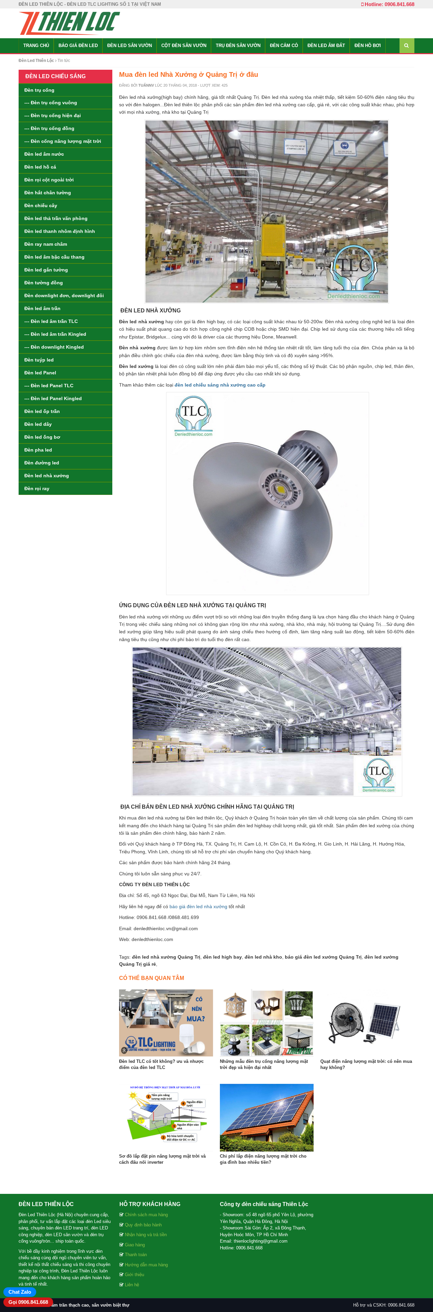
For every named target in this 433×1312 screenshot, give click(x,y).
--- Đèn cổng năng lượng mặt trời (62, 141)
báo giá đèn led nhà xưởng (198, 906)
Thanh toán (136, 1254)
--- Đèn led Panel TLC (48, 385)
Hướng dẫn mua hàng (146, 1264)
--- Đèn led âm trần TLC (51, 321)
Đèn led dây (38, 424)
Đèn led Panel (40, 372)
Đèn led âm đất (326, 45)
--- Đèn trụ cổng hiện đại (52, 115)
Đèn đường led (41, 462)
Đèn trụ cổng (39, 90)
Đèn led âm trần (42, 308)
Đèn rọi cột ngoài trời (49, 179)
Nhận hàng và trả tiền (146, 1234)
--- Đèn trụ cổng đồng (49, 128)
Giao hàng (135, 1244)
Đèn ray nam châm (45, 244)
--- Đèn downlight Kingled (54, 347)
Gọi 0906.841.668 (28, 1302)
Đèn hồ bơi (368, 45)
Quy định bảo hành (143, 1224)
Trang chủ (36, 45)
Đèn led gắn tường (46, 269)
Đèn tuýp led (39, 360)
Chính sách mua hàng (146, 1214)
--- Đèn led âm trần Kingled (55, 334)
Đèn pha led (38, 450)
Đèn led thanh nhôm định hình (59, 231)
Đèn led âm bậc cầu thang (54, 257)
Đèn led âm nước (44, 154)
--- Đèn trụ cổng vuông (50, 102)
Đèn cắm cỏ (284, 45)
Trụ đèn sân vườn (238, 45)
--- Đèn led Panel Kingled (53, 398)
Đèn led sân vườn (129, 45)
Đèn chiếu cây (40, 205)
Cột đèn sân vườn (183, 45)
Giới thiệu (134, 1274)
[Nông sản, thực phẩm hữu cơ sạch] (69, 23)
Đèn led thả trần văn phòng (56, 218)
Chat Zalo (19, 1292)
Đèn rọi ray (36, 488)
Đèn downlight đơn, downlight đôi (64, 295)
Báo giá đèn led (78, 45)
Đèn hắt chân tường (47, 192)
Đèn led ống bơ (42, 437)
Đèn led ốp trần (42, 411)
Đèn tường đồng (43, 282)
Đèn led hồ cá (40, 167)
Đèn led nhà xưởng (46, 475)
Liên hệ (132, 1284)
